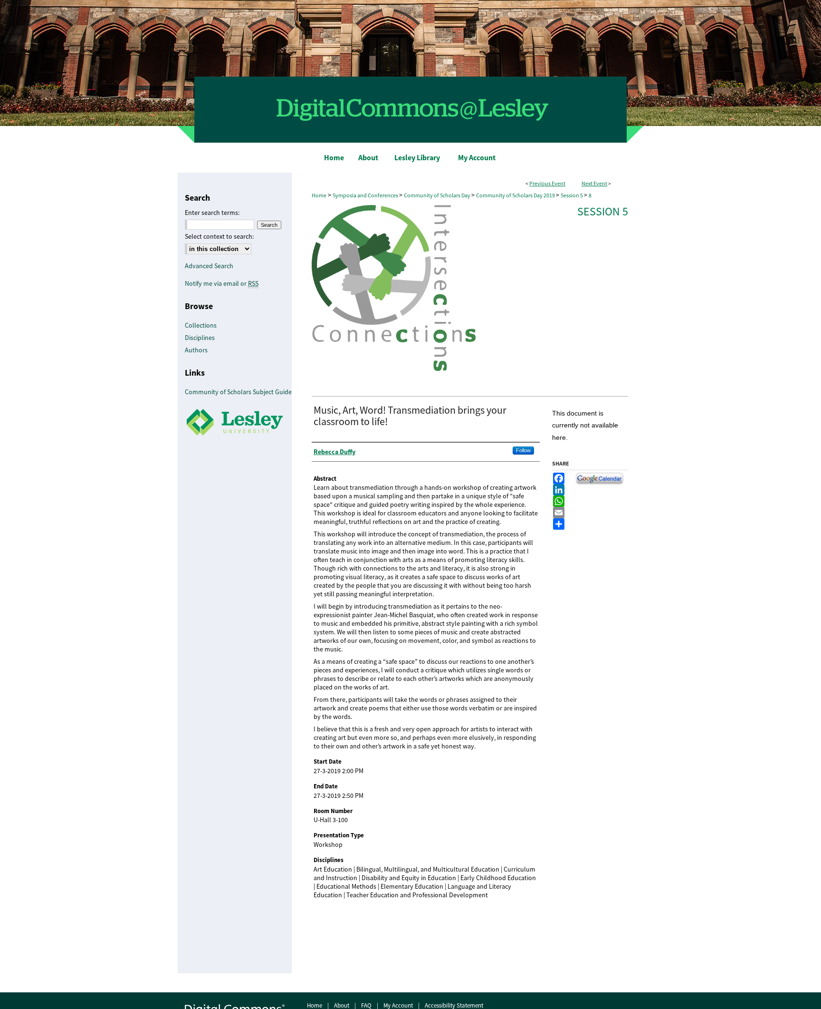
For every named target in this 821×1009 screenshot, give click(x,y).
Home (319, 195)
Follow (523, 450)
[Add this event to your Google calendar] (599, 482)
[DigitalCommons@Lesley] (410, 71)
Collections (201, 325)
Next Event (594, 183)
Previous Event (547, 183)
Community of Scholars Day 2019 (516, 195)
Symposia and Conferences (366, 195)
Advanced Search (209, 266)
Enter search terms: (212, 212)
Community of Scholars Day (437, 195)
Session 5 (572, 195)
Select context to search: (219, 236)
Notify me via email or (221, 283)
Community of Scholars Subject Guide (238, 392)
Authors (196, 350)
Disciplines (200, 337)
